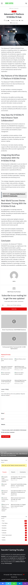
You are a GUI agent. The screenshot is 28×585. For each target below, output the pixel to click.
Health (3, 537)
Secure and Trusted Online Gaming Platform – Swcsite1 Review (18, 485)
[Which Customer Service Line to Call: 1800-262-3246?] (6, 500)
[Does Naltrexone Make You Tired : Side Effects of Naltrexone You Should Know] (6, 493)
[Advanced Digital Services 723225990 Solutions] (21, 375)
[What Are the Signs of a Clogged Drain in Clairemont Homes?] (6, 508)
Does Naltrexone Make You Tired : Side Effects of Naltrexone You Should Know (18, 492)
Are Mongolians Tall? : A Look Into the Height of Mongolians (18, 477)
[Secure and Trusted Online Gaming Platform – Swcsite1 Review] (6, 486)
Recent (13, 472)
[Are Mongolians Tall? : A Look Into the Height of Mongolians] (6, 479)
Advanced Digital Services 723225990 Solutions (20, 381)
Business (4, 530)
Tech (3, 520)
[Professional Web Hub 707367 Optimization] (7, 375)
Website (3, 424)
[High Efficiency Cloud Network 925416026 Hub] (21, 361)
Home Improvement (7, 535)
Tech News (4, 523)
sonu (7, 20)
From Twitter (4, 460)
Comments (23, 472)
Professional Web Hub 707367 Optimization (6, 381)
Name (3, 413)
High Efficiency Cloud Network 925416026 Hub (20, 367)
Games (3, 539)
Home (12, 8)
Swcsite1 (16, 8)
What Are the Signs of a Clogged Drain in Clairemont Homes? (18, 505)
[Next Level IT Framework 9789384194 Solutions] (7, 361)
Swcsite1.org (14, 577)
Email (3, 418)
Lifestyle (4, 532)
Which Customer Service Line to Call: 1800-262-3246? (14, 454)
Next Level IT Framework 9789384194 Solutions (6, 367)
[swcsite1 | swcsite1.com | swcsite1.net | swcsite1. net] (9, 3)
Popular (4, 472)
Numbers (4, 528)
